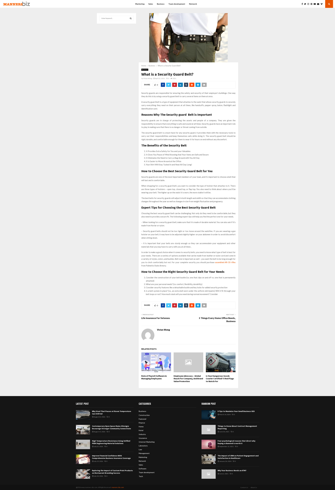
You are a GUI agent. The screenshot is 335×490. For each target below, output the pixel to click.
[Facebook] (303, 4)
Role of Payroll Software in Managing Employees (154, 377)
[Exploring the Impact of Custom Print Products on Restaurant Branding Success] (83, 474)
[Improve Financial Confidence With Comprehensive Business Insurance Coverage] (83, 459)
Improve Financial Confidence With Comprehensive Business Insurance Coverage (111, 456)
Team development (176, 4)
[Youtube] (315, 4)
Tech (141, 476)
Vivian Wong (147, 78)
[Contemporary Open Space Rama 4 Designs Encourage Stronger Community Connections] (83, 429)
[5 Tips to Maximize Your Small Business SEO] (209, 415)
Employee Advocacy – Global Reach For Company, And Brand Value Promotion (188, 379)
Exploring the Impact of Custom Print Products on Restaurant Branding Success (112, 471)
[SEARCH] (130, 18)
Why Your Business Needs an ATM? (232, 470)
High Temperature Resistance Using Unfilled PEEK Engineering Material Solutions (111, 442)
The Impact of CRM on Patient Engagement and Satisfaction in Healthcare (238, 456)
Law (140, 449)
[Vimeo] (322, 4)
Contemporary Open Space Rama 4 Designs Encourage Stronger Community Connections (111, 427)
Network (193, 4)
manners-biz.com (117, 487)
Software (142, 468)
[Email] (318, 4)
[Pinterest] (312, 4)
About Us (254, 487)
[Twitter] (305, 4)
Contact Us (244, 487)
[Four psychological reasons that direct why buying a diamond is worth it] (209, 444)
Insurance (143, 438)
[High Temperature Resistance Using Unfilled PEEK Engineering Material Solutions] (83, 444)
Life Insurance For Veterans (155, 318)
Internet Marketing (147, 442)
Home (141, 426)
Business (160, 4)
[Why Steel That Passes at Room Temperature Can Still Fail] (83, 415)
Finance (142, 423)
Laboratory (143, 446)
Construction (144, 415)
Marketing (139, 4)
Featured (142, 419)
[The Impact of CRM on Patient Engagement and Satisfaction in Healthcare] (209, 459)
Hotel (141, 430)
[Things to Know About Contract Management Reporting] (209, 429)
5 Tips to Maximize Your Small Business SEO (236, 411)
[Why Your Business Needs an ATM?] (209, 474)
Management (144, 453)
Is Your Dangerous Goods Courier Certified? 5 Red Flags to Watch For (220, 379)
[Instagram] (309, 4)
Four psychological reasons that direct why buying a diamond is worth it (236, 442)
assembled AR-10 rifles (225, 262)
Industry (142, 434)
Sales (150, 4)
